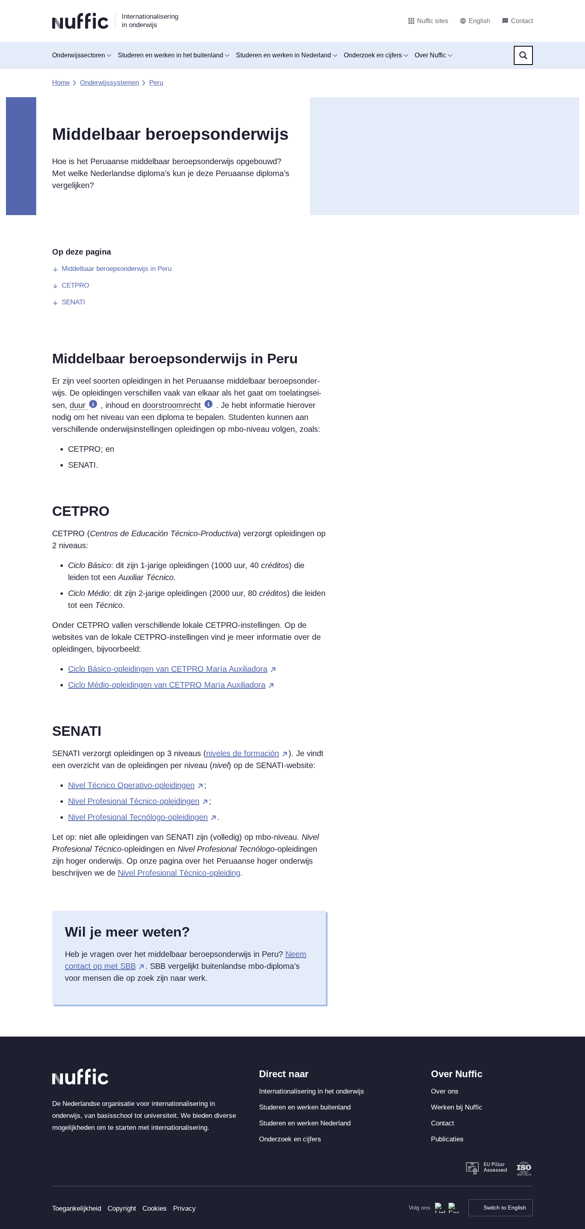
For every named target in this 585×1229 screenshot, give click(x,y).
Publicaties (447, 1139)
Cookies (154, 1208)
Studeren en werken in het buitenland (170, 55)
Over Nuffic (430, 55)
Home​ (61, 82)
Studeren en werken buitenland (305, 1107)
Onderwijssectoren (78, 55)
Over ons (444, 1091)
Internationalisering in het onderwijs (311, 1091)
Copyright (121, 1208)
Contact (442, 1123)
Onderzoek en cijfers (373, 55)
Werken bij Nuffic (456, 1107)
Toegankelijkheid (76, 1208)
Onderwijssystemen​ (109, 82)
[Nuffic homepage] (80, 21)
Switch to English (505, 1207)
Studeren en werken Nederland (305, 1123)
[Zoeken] (523, 55)
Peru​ (156, 82)
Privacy (184, 1208)
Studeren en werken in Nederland (283, 55)
